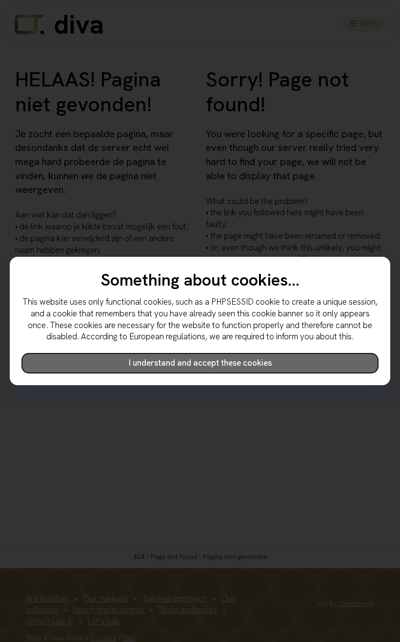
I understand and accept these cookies (200, 362)
